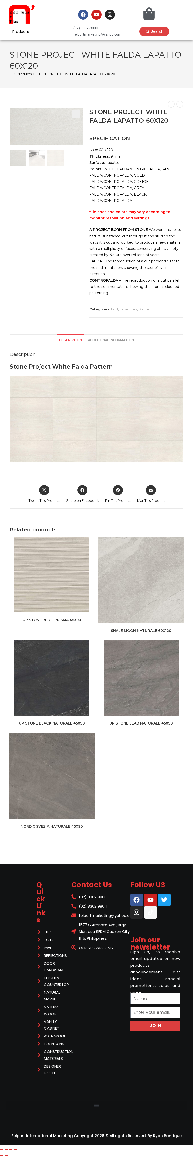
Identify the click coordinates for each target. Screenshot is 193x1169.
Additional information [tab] (111, 340)
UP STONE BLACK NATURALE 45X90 (52, 723)
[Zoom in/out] (2, 1149)
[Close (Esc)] (15, 1149)
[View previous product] (171, 104)
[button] (76, 114)
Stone (144, 309)
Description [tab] (70, 340)
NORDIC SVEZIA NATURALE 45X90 (52, 826)
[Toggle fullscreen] (6, 1149)
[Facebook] (83, 15)
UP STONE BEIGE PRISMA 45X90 (52, 620)
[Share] (11, 1149)
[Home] (11, 74)
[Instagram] (110, 15)
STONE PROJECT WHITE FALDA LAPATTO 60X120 (75, 74)
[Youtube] (96, 15)
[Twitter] (164, 900)
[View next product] (179, 104)
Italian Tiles (128, 309)
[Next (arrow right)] (6, 1155)
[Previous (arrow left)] (2, 1155)
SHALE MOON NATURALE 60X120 (141, 630)
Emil (114, 309)
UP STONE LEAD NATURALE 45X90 (141, 723)
